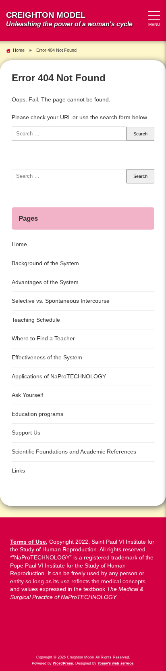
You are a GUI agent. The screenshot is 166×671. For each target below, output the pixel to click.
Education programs (37, 414)
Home (19, 244)
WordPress (63, 663)
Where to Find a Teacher (43, 338)
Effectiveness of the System (47, 357)
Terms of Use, (29, 541)
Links (18, 470)
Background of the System (45, 263)
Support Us (26, 432)
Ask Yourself (27, 395)
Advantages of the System (45, 282)
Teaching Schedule (36, 320)
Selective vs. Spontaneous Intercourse (61, 301)
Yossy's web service (115, 663)
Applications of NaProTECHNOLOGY (59, 376)
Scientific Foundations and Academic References (74, 451)
